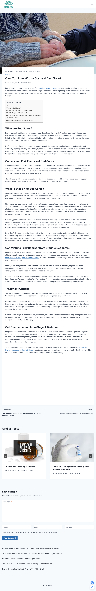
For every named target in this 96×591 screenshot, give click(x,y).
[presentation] (24, 447)
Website (69, 527)
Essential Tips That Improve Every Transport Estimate (22, 559)
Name (6, 527)
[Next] (90, 456)
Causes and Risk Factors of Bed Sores (19, 110)
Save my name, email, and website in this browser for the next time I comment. (31, 532)
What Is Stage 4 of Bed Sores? (16, 113)
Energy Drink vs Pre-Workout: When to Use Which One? (23, 569)
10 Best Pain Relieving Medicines (20, 467)
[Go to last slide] (5, 456)
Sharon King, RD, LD (13, 83)
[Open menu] (92, 4)
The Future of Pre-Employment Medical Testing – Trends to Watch (27, 564)
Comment (7, 502)
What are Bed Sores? (13, 108)
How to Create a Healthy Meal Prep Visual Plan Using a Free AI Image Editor (31, 548)
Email (37, 527)
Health (7, 74)
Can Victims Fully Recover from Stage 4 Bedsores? (23, 115)
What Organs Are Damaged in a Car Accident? (76, 411)
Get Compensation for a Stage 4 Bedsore (20, 120)
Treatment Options (13, 118)
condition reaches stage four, (50, 88)
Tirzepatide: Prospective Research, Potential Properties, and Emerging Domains (32, 553)
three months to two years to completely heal (22, 258)
